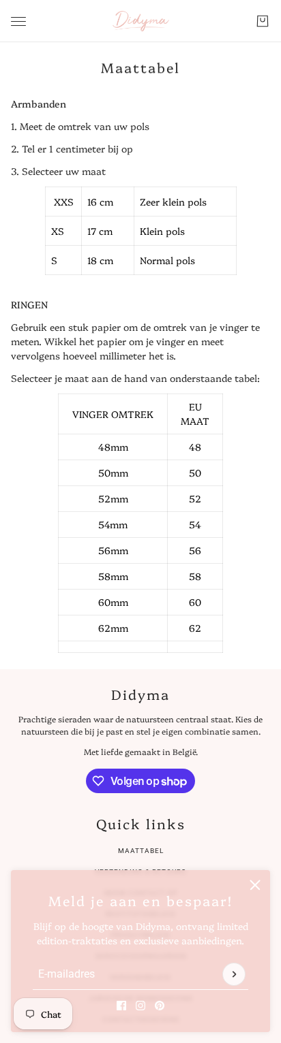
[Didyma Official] (141, 21)
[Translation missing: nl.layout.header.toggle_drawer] (18, 21)
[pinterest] (159, 1005)
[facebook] (121, 1005)
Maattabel (141, 850)
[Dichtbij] (255, 885)
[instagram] (140, 1005)
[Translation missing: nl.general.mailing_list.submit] (234, 974)
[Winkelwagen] (262, 21)
